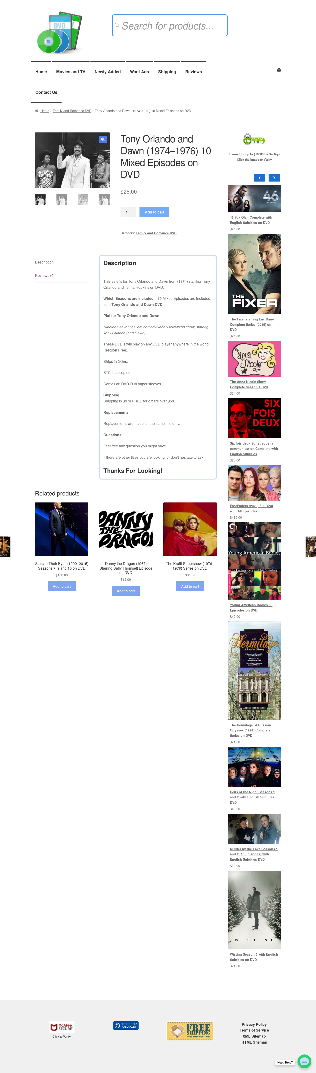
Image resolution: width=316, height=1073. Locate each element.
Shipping (167, 72)
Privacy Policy (254, 1024)
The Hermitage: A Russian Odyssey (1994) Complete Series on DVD (250, 730)
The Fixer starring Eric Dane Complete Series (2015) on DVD (252, 324)
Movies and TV (70, 72)
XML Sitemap (254, 1036)
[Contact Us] (304, 1061)
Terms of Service (254, 1030)
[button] (103, 139)
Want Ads (139, 72)
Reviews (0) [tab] (45, 275)
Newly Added (108, 72)
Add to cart (154, 212)
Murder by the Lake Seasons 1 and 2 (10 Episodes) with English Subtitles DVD (254, 854)
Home (41, 72)
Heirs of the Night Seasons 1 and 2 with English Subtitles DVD (252, 797)
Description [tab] (44, 262)
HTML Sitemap (254, 1042)
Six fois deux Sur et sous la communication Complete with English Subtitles (254, 448)
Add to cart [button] (62, 586)
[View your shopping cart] (254, 67)
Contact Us (46, 92)
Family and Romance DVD (72, 110)
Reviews (193, 72)
